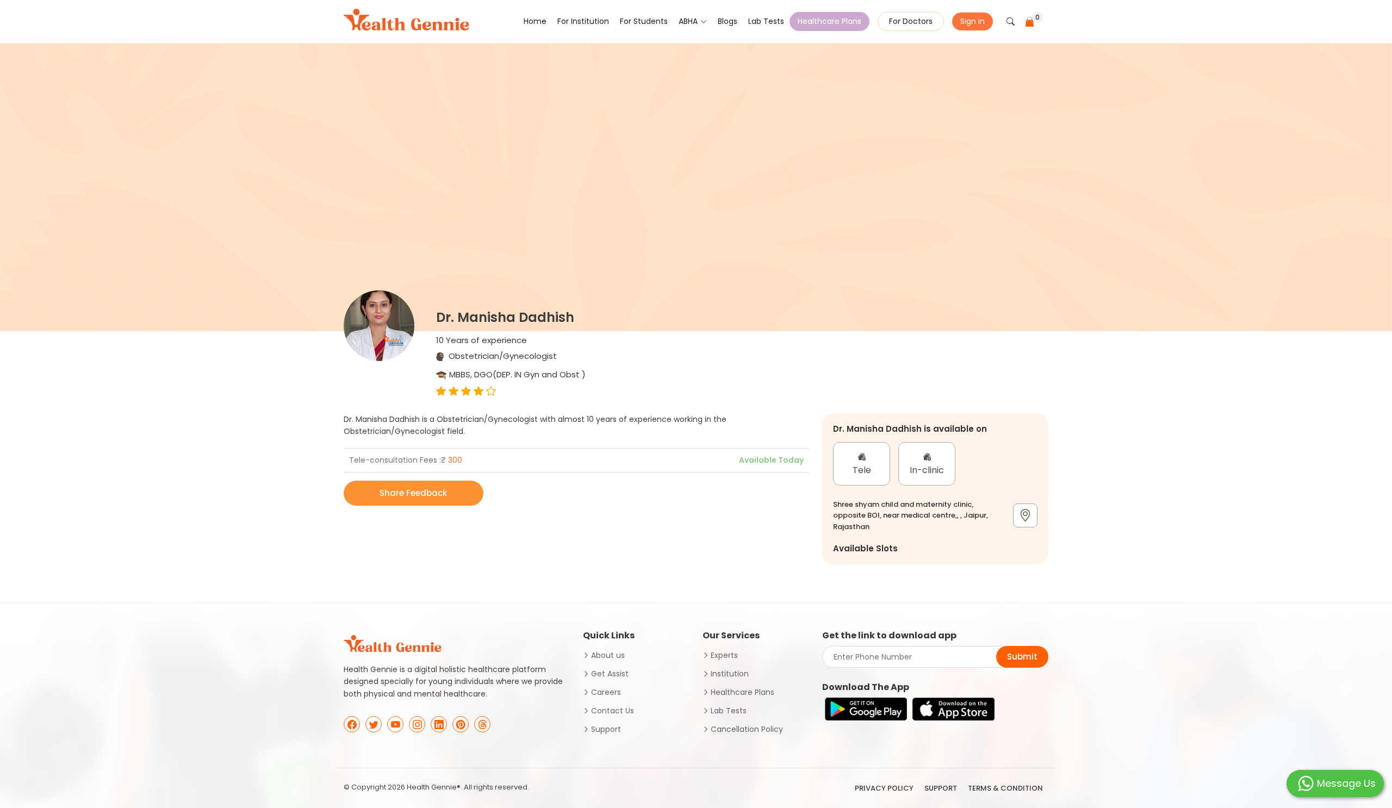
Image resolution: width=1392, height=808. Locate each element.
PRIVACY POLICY (884, 788)
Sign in (972, 21)
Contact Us (612, 710)
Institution (730, 674)
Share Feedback (413, 493)
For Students (644, 21)
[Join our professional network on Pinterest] (460, 724)
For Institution (583, 21)
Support (606, 729)
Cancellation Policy (747, 729)
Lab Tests (766, 21)
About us (608, 655)
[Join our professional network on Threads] (482, 724)
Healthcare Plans (829, 21)
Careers (606, 692)
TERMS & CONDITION (1005, 788)
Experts (724, 655)
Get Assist (610, 674)
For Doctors (911, 21)
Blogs (727, 21)
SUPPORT (940, 788)
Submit (1022, 656)
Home (535, 21)
